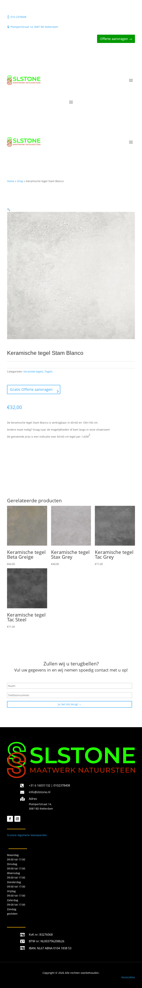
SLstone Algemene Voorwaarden (27, 835)
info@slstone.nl (39, 792)
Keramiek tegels (33, 371)
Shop (20, 181)
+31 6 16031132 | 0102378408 (49, 785)
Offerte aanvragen (114, 38)
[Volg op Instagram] (17, 819)
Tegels (49, 371)
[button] (8, 209)
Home (10, 181)
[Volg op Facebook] (10, 819)
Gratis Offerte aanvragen (31, 389)
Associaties (128, 977)
